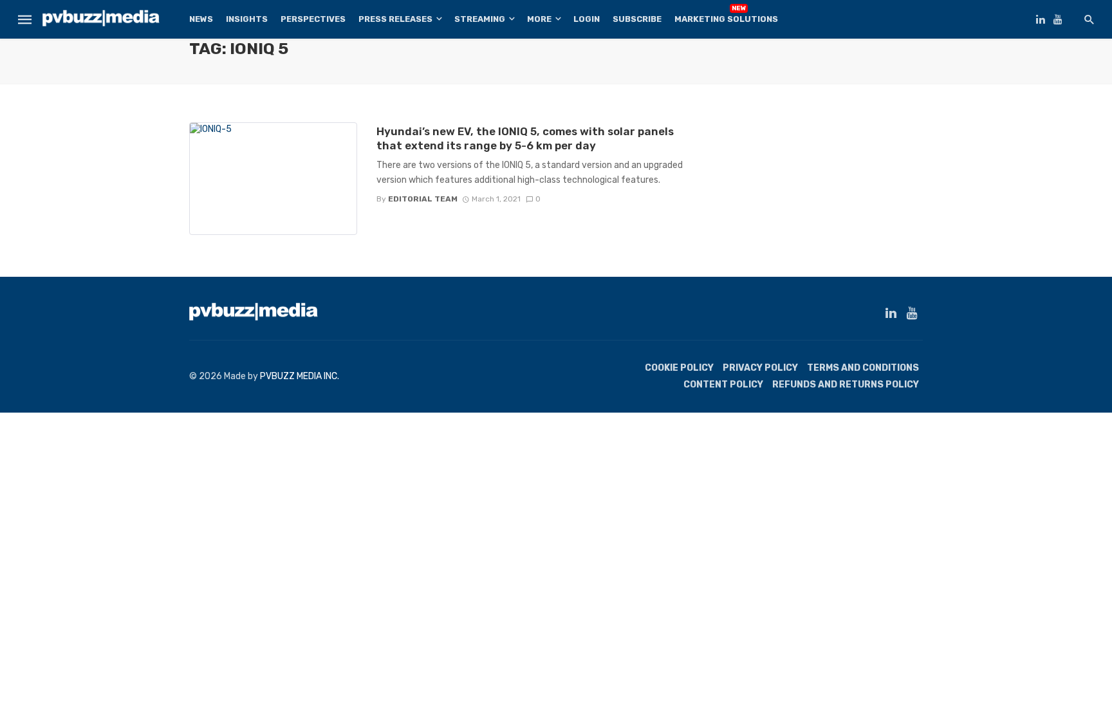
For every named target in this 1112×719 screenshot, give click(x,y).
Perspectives (313, 19)
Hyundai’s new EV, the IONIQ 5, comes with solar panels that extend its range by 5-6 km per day (525, 138)
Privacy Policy (760, 367)
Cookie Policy (679, 367)
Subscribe (637, 19)
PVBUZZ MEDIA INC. (299, 376)
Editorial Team (423, 198)
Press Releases (395, 19)
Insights (247, 19)
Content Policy (723, 384)
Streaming (479, 19)
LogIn (586, 19)
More (539, 19)
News (201, 19)
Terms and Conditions (863, 367)
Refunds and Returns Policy (845, 384)
